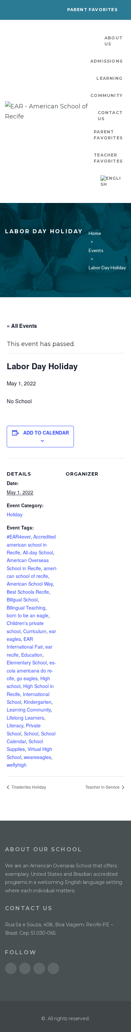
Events (96, 250)
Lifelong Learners (25, 717)
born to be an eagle (27, 615)
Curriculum (34, 631)
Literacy (15, 725)
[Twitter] (25, 968)
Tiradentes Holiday (28, 787)
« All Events (22, 326)
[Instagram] (53, 968)
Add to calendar (46, 432)
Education (31, 654)
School (31, 733)
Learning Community (29, 709)
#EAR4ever (19, 536)
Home (95, 233)
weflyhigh (17, 764)
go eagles (27, 678)
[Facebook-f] (39, 968)
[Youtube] (10, 968)
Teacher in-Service (103, 787)
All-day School (38, 552)
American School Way (30, 583)
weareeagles (37, 757)
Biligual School (22, 599)
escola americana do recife (31, 670)
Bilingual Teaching (26, 607)
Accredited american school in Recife (31, 544)
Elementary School (27, 662)
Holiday (15, 514)
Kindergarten (37, 701)
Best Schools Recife (28, 591)
